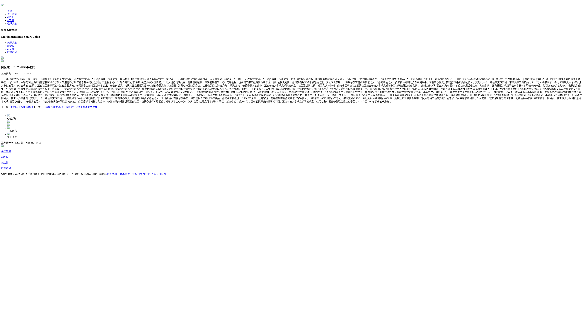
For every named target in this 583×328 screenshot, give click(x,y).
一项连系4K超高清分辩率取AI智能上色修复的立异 (70, 107)
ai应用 (10, 20)
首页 (9, 11)
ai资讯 (10, 17)
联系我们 (12, 23)
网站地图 (112, 174)
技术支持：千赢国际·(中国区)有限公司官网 (144, 174)
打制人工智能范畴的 (22, 107)
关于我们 (12, 14)
